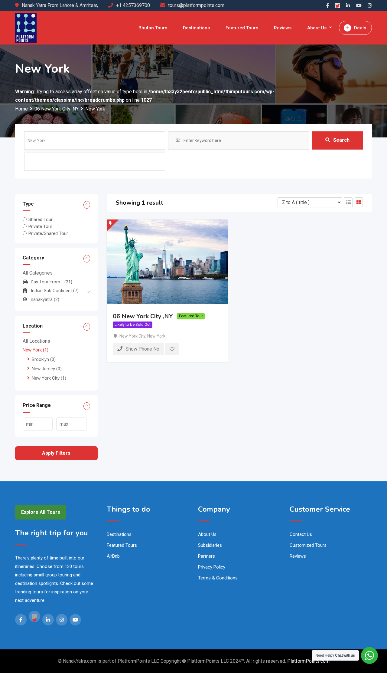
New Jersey (47, 368)
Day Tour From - (51, 282)
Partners (206, 556)
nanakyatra (45, 299)
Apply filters (56, 453)
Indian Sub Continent (55, 290)
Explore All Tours (40, 512)
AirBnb (113, 556)
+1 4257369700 (133, 5)
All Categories (38, 273)
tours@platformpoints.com (196, 5)
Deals (360, 28)
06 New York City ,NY (143, 316)
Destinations (196, 28)
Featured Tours (242, 28)
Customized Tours (308, 545)
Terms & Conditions (218, 578)
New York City (49, 378)
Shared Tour (40, 219)
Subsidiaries (210, 545)
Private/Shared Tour (48, 233)
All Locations (36, 341)
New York (35, 350)
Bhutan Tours (152, 28)
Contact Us (301, 534)
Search (341, 140)
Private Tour (40, 226)
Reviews (282, 28)
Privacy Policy (211, 567)
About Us (317, 28)
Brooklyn (44, 359)
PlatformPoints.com (308, 661)
